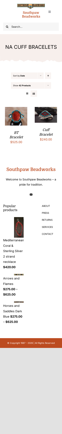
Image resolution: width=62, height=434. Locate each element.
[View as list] (34, 93)
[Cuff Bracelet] (46, 109)
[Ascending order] (48, 75)
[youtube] (31, 194)
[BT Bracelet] (16, 109)
